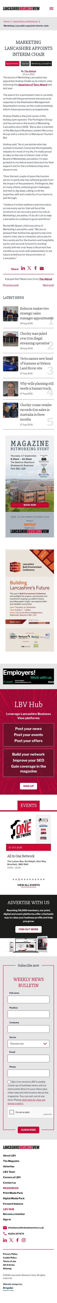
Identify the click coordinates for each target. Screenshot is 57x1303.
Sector (12, 1037)
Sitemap (7, 1268)
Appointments (12, 63)
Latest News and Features (25, 21)
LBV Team (9, 1171)
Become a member (14, 1214)
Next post (48, 285)
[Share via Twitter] (29, 268)
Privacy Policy (10, 1254)
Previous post (11, 285)
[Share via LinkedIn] (23, 268)
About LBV (9, 1155)
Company (14, 1022)
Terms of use (9, 1261)
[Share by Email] (42, 268)
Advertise (8, 1166)
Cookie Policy (10, 1257)
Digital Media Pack (14, 1198)
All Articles (9, 1265)
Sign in (7, 1219)
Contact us (9, 1182)
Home (7, 21)
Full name (14, 993)
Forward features (13, 1203)
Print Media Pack (13, 1193)
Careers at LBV (12, 1177)
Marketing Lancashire (41, 63)
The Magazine (11, 1161)
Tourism (25, 63)
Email (12, 1052)
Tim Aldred (30, 71)
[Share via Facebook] (35, 268)
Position (13, 1007)
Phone (12, 1066)
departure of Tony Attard (32, 84)
